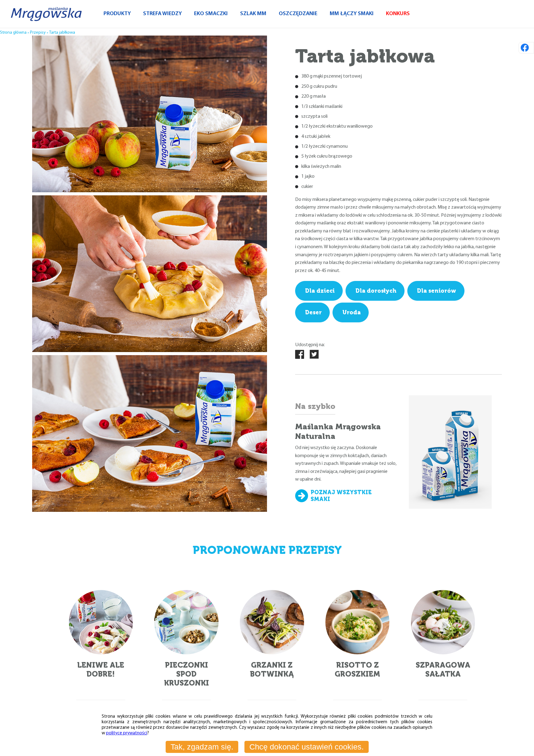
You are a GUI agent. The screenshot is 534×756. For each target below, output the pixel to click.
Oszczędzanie (298, 14)
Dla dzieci (320, 290)
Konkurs (398, 14)
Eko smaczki (211, 14)
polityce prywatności (126, 733)
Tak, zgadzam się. (202, 746)
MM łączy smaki (352, 14)
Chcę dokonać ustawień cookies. (306, 746)
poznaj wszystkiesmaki (341, 496)
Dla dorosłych (375, 290)
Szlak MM (253, 14)
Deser (313, 312)
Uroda (351, 312)
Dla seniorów (436, 290)
